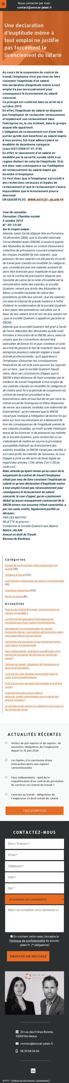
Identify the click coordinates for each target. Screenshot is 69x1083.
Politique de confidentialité (27, 940)
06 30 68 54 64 (29, 1051)
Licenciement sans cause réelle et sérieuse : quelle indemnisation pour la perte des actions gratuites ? (32, 696)
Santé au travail (13, 596)
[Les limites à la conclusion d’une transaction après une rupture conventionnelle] (6, 759)
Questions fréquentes (17, 590)
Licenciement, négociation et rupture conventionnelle (34, 581)
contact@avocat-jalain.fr (36, 1043)
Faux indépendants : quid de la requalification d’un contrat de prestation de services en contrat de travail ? (32, 655)
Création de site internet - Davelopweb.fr (30, 1080)
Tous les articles (34, 810)
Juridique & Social (15, 574)
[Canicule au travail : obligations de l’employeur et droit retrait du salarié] (6, 794)
